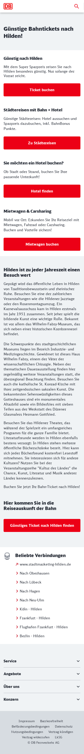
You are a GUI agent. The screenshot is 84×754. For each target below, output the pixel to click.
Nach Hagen (30, 591)
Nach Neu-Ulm (32, 600)
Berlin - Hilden (32, 636)
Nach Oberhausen (34, 573)
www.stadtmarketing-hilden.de (45, 564)
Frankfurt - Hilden (35, 618)
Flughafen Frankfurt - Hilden (44, 627)
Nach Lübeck (30, 582)
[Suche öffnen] (76, 6)
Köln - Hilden (31, 609)
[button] (42, 661)
